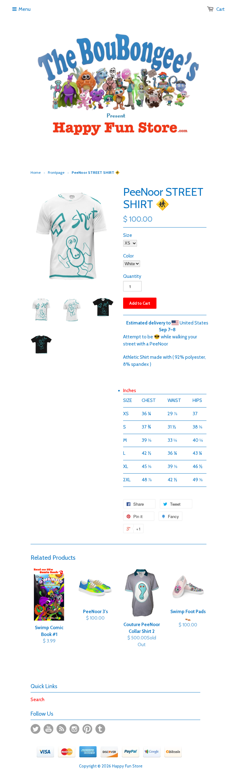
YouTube (48, 729)
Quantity (132, 276)
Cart (220, 9)
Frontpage (56, 172)
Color (128, 256)
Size (127, 235)
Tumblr (100, 729)
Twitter (35, 729)
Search (37, 699)
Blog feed (61, 729)
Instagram (74, 729)
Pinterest (87, 729)
